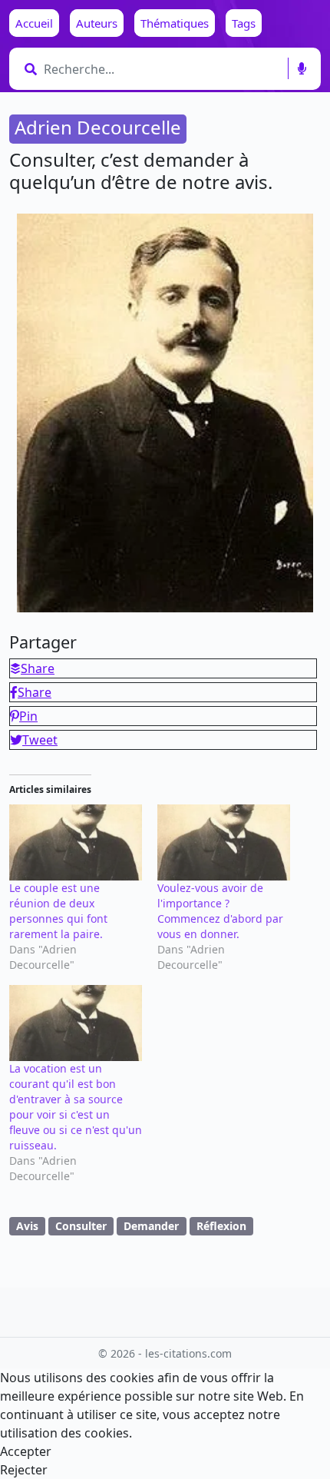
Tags (244, 23)
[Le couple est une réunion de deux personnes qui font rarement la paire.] (75, 842)
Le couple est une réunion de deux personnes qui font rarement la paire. (58, 910)
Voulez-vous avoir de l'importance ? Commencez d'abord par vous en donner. (220, 910)
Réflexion (221, 1226)
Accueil (34, 23)
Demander (151, 1226)
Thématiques (174, 23)
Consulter (81, 1226)
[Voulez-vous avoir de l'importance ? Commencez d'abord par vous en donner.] (223, 842)
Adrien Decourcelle (98, 127)
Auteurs (96, 23)
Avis (27, 1226)
